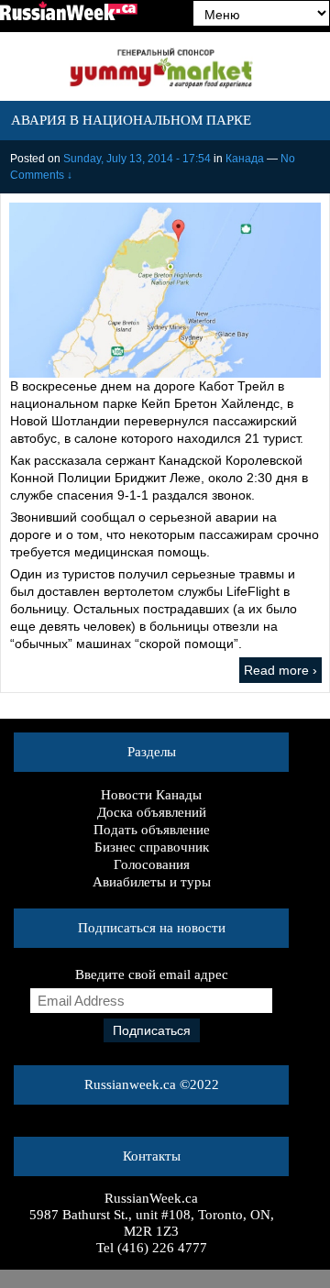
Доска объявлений (151, 812)
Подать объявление (152, 829)
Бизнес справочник (151, 847)
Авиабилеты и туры (152, 882)
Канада (245, 158)
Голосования (152, 864)
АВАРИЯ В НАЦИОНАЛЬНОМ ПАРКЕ (131, 120)
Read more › (280, 670)
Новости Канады (151, 794)
